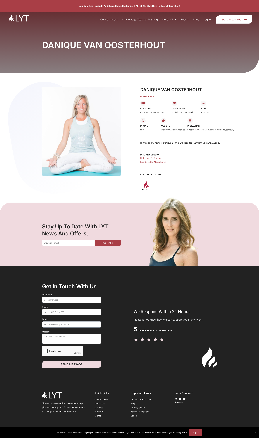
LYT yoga (98, 407)
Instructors (99, 403)
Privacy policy (138, 407)
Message (46, 331)
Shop (196, 19)
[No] (255, 432)
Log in (207, 19)
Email (44, 319)
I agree (195, 432)
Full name (47, 294)
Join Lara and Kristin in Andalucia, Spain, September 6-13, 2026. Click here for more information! (129, 6)
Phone (45, 307)
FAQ (133, 403)
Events (185, 19)
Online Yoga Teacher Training (140, 19)
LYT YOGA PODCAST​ (141, 399)
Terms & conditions (140, 411)
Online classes (101, 399)
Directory (98, 411)
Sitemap (179, 402)
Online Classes (109, 19)
